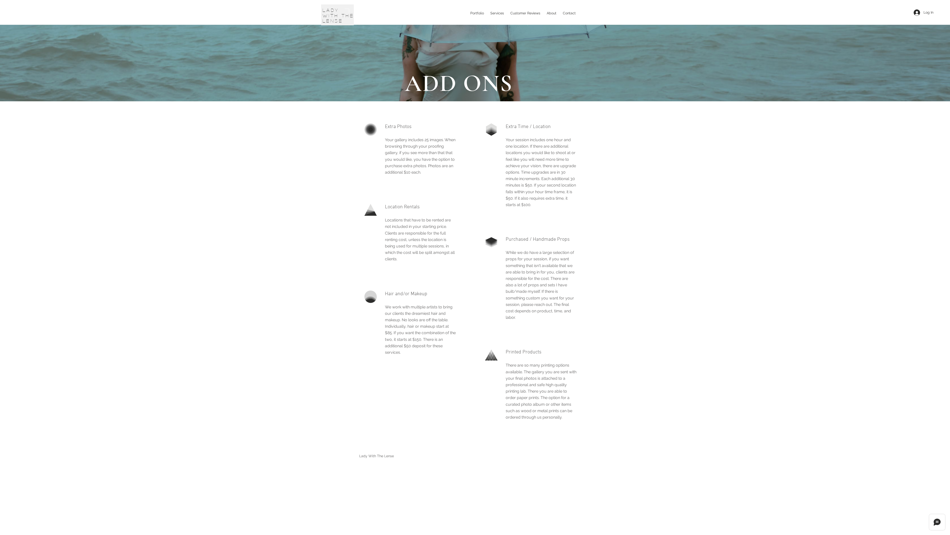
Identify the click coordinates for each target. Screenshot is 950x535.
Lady (331, 10)
